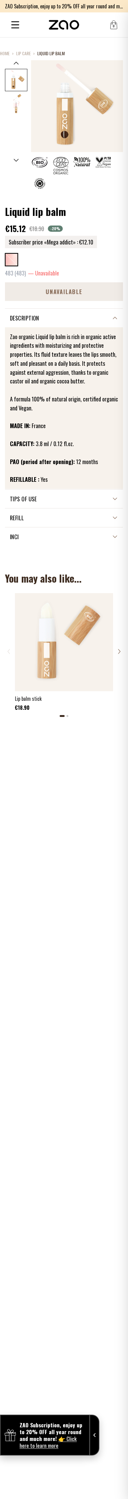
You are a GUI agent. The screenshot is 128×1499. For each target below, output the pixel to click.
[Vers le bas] (16, 160)
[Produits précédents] (8, 651)
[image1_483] (16, 80)
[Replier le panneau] (94, 1435)
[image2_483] (16, 103)
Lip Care (23, 53)
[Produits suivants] (119, 651)
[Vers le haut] (16, 63)
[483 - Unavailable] (11, 259)
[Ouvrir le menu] (15, 25)
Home (5, 53)
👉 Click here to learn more (48, 1441)
